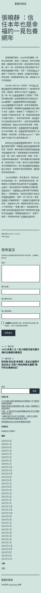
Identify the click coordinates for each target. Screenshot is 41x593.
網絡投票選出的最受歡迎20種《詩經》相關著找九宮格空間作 (20, 407)
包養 (36, 118)
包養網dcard (18, 190)
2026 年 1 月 (6, 464)
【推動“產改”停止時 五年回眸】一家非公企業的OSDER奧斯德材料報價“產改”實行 (19, 417)
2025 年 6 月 (6, 487)
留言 (3, 262)
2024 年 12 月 (6, 506)
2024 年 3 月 (6, 536)
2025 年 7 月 (6, 483)
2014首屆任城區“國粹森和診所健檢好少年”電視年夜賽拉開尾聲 (20, 402)
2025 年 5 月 (6, 490)
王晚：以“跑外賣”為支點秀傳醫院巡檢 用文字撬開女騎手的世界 (20, 412)
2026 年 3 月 (6, 457)
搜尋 (3, 387)
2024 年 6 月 (6, 526)
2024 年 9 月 (6, 516)
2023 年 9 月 (6, 552)
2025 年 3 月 (6, 496)
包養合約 (5, 190)
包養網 (6, 88)
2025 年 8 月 (6, 480)
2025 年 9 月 (6, 477)
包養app (34, 70)
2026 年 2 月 (6, 460)
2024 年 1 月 (6, 542)
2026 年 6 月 (6, 447)
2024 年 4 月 (6, 533)
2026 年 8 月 (6, 441)
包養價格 (9, 70)
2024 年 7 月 (6, 523)
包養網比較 (26, 216)
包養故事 (16, 95)
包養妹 (21, 131)
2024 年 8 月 (6, 519)
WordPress (13, 585)
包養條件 (16, 210)
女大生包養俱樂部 (16, 142)
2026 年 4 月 (6, 454)
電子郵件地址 (7, 298)
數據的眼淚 (20, 3)
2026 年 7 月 (6, 444)
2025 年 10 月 (6, 473)
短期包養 (7, 197)
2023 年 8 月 (6, 555)
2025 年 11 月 (6, 470)
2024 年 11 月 (6, 509)
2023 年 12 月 (6, 546)
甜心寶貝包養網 (27, 146)
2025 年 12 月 (6, 467)
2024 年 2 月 (6, 539)
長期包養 (36, 149)
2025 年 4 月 (6, 493)
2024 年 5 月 (6, 529)
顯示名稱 (5, 286)
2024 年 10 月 (6, 513)
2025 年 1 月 (6, 503)
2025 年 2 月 (6, 500)
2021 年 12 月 (6, 559)
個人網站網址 (6, 311)
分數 (3, 568)
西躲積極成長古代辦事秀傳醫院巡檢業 (16, 422)
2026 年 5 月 (6, 450)
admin (7, 236)
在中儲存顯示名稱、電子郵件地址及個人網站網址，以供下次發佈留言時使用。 (21, 324)
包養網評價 (23, 128)
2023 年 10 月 (6, 549)
